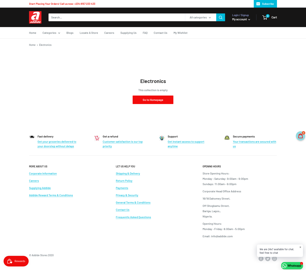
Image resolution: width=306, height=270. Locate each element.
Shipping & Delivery (128, 173)
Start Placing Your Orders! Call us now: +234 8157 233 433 (62, 3)
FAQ (145, 32)
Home (32, 32)
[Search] (220, 17)
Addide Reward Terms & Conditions (51, 195)
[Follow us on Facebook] (261, 258)
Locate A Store (89, 32)
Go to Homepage (153, 99)
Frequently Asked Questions (133, 217)
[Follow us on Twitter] (267, 258)
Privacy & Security (127, 195)
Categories (49, 32)
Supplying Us (128, 32)
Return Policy (124, 180)
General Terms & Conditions (133, 202)
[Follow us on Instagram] (274, 258)
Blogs (69, 32)
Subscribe (268, 3)
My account (239, 19)
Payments (122, 187)
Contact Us (160, 32)
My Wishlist (181, 32)
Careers (109, 32)
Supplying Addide (40, 187)
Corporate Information (43, 173)
